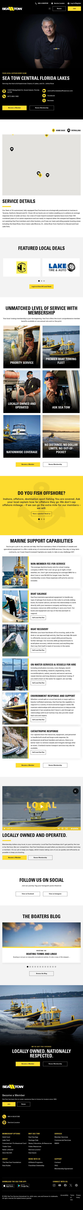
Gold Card (6, 1137)
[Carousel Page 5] (37, 966)
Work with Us (34, 1159)
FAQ (56, 1165)
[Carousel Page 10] (50, 966)
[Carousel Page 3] (44, 281)
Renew (59, 8)
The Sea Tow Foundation (11, 1162)
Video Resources (34, 1146)
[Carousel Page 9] (48, 966)
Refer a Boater (7, 1150)
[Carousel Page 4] (35, 966)
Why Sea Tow (34, 1134)
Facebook (51, 96)
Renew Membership (41, 108)
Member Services (61, 1137)
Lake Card (6, 1140)
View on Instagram (55, 894)
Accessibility (64, 1195)
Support (58, 1159)
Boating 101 (41, 951)
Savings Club (33, 1140)
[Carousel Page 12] (55, 966)
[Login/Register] (50, 9)
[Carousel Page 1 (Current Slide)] (39, 281)
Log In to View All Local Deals (41, 286)
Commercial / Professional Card (14, 1143)
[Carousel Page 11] (53, 966)
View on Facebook (28, 894)
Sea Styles (6, 1165)
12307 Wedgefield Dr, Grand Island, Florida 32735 (23, 91)
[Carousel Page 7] (43, 966)
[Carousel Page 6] (40, 966)
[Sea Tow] (12, 9)
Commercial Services (63, 1140)
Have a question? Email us (41, 514)
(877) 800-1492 (13, 96)
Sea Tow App (33, 1137)
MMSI (57, 1143)
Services (58, 1134)
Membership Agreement (64, 1169)
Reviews (50, 100)
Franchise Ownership (36, 1165)
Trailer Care (6, 1146)
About (5, 1159)
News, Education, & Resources (40, 1143)
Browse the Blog (41, 973)
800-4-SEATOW (43, 3)
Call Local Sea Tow (38, 617)
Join (74, 8)
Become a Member (14, 108)
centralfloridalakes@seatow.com (60, 91)
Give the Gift (7, 1153)
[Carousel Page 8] (45, 966)
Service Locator (59, 3)
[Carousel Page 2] (41, 281)
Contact (58, 1162)
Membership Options (11, 1134)
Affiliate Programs (35, 1162)
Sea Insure (32, 1153)
